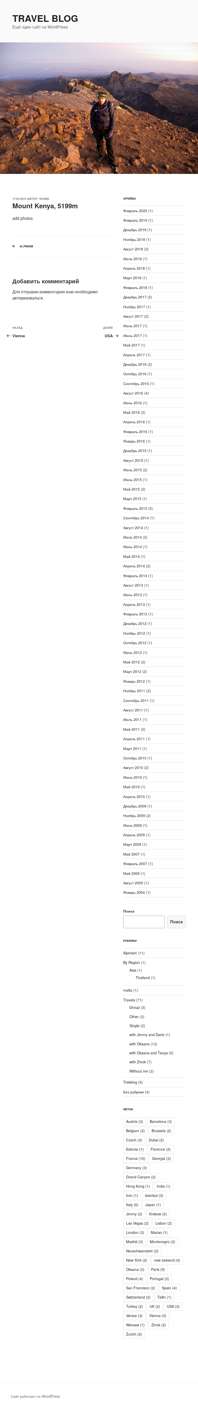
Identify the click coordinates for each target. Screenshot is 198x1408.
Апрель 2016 (134, 421)
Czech (134, 1139)
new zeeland (167, 1260)
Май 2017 (131, 345)
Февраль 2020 (135, 210)
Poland (134, 1278)
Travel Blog (45, 18)
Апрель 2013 (134, 604)
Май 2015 (131, 489)
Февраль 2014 (135, 575)
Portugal (159, 1278)
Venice (134, 1315)
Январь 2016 (134, 441)
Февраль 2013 (135, 613)
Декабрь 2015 (134, 450)
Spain (169, 1287)
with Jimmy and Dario (146, 1034)
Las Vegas (137, 1223)
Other (134, 1016)
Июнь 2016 (132, 402)
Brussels (161, 1130)
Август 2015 (133, 460)
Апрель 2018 (134, 268)
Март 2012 (132, 671)
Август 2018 (133, 248)
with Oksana (139, 1043)
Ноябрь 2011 (134, 690)
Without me (138, 1071)
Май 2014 (131, 556)
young (44, 199)
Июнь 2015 (132, 479)
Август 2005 (133, 882)
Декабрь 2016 (134, 364)
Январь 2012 (134, 681)
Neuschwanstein (142, 1250)
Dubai (156, 1139)
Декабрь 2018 (134, 229)
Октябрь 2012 (134, 642)
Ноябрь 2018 (134, 239)
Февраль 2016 (135, 431)
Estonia (135, 1149)
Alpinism (26, 246)
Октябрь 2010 (134, 758)
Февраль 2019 (135, 220)
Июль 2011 (132, 719)
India (163, 1186)
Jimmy (134, 1213)
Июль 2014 (132, 537)
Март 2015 (132, 498)
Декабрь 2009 (134, 806)
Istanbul (154, 1195)
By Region (131, 962)
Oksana (135, 1269)
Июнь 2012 (132, 652)
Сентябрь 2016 (136, 383)
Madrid (134, 1241)
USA (173, 1306)
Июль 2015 (132, 469)
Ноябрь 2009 (134, 815)
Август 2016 (133, 393)
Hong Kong (138, 1186)
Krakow (158, 1213)
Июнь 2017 (132, 335)
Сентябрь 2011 (136, 700)
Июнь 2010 (132, 777)
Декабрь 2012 (134, 623)
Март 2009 (132, 844)
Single (134, 1025)
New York (136, 1260)
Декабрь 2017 (134, 296)
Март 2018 (132, 277)
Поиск (128, 911)
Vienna (157, 1315)
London (135, 1232)
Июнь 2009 (132, 825)
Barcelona (161, 1121)
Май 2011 (131, 729)
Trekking (130, 1082)
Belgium (135, 1130)
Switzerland (138, 1297)
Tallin (164, 1297)
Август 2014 (133, 527)
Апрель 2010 (134, 796)
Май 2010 (131, 786)
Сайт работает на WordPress (35, 1396)
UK (155, 1306)
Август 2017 (133, 316)
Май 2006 (131, 873)
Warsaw (135, 1324)
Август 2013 (133, 585)
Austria (134, 1121)
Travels (129, 999)
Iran (132, 1195)
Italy (132, 1204)
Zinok (158, 1324)
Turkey (134, 1306)
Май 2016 (131, 412)
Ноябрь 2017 (134, 306)
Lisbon (163, 1223)
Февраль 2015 (135, 508)
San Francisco (140, 1287)
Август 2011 (133, 709)
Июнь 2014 (132, 546)
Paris (158, 1269)
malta (127, 990)
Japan (153, 1204)
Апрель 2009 (134, 834)
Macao (159, 1232)
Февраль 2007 (135, 863)
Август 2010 (133, 767)
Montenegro (162, 1241)
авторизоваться (27, 298)
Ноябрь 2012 (134, 633)
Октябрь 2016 (134, 373)
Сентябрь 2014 (136, 517)
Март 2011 (132, 748)
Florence (161, 1149)
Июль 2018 (132, 258)
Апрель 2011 (134, 738)
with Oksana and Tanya (148, 1052)
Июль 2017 (132, 325)
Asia (132, 970)
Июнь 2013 (132, 594)
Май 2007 (131, 854)
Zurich (134, 1334)
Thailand (143, 977)
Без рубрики (133, 1091)
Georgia (161, 1158)
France (135, 1158)
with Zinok (137, 1061)
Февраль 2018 (135, 287)
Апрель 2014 (134, 565)
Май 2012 (131, 661)
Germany (136, 1167)
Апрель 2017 (134, 354)
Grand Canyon (141, 1176)
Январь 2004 (134, 892)
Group (134, 1007)
